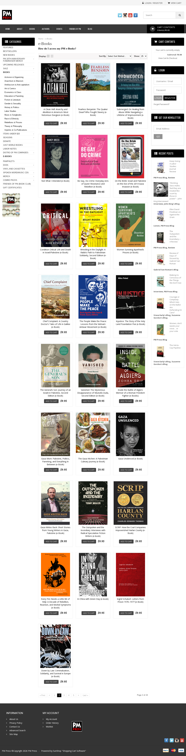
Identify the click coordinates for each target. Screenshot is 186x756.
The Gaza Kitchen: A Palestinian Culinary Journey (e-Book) (93, 460)
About (19, 28)
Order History (52, 723)
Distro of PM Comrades (15, 152)
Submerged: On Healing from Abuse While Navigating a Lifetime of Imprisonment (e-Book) (130, 113)
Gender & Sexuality (13, 103)
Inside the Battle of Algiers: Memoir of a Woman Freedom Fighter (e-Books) (130, 393)
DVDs (5, 165)
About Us (13, 719)
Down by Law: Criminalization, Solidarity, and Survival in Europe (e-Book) (55, 673)
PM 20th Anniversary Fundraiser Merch (14, 60)
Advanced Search (17, 730)
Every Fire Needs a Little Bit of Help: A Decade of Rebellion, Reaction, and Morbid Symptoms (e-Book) (55, 603)
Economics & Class (13, 92)
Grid (48, 56)
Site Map (13, 734)
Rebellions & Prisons (13, 122)
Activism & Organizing (14, 77)
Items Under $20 (11, 134)
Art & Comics (10, 88)
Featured (8, 47)
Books (32, 28)
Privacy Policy (15, 723)
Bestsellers (10, 51)
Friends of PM (75, 28)
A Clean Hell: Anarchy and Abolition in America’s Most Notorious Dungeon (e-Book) (55, 112)
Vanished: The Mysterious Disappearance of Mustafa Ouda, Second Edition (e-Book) (93, 393)
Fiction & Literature (12, 100)
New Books (9, 55)
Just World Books (13, 145)
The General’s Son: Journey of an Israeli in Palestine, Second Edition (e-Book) (55, 393)
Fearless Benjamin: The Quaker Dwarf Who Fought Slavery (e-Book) (93, 112)
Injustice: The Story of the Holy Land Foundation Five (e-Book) (130, 322)
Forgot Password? (161, 104)
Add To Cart (51, 123)
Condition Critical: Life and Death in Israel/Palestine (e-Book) (55, 251)
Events (59, 28)
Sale (5, 68)
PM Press (32, 750)
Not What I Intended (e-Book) (55, 180)
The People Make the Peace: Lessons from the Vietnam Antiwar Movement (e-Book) (93, 324)
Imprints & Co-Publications (16, 130)
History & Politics (12, 107)
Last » (85, 695)
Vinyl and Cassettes (14, 169)
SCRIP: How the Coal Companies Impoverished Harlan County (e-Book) (130, 530)
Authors (45, 28)
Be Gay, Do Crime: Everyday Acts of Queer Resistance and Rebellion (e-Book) (93, 183)
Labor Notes (10, 149)
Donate (7, 141)
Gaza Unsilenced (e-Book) (130, 458)
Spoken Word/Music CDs (16, 172)
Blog (90, 28)
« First (42, 695)
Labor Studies (10, 111)
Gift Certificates (12, 188)
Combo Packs (10, 180)
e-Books (48, 39)
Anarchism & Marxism (14, 81)
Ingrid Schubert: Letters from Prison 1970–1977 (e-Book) (130, 600)
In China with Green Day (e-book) (93, 599)
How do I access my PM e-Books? (57, 48)
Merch (6, 176)
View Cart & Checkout (167, 58)
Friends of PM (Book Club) (17, 184)
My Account (51, 719)
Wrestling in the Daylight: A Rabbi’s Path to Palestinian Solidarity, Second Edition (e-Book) (93, 254)
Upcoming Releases (13, 65)
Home (7, 28)
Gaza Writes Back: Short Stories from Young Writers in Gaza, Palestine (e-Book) (55, 530)
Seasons (7, 137)
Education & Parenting (14, 96)
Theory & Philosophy (13, 126)
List (52, 56)
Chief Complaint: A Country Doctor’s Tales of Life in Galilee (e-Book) (55, 324)
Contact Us (14, 727)
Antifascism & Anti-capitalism (17, 85)
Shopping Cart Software (74, 750)
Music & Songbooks (13, 115)
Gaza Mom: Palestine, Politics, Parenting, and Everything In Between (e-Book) (55, 461)
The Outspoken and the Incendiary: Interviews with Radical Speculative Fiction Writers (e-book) (93, 531)
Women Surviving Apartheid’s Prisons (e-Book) (130, 251)
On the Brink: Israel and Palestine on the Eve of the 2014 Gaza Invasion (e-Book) (130, 183)
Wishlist (49, 727)
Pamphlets (9, 161)
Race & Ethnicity (12, 119)
